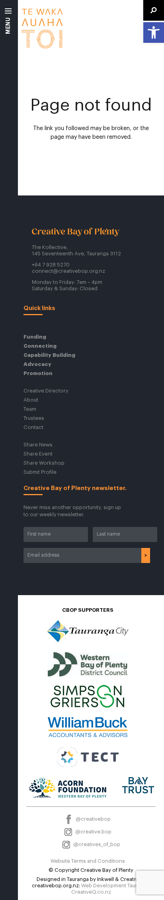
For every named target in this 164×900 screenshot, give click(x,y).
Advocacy (37, 364)
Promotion (38, 373)
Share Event (38, 453)
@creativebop (92, 818)
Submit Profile (40, 472)
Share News (38, 444)
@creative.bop (92, 831)
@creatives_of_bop (96, 844)
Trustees (33, 418)
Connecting (40, 346)
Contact (33, 427)
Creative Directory (45, 390)
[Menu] (8, 23)
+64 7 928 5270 (51, 264)
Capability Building (49, 355)
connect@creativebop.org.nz (68, 271)
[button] (153, 32)
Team (29, 409)
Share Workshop (43, 462)
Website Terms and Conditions (88, 861)
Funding (34, 336)
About (30, 399)
